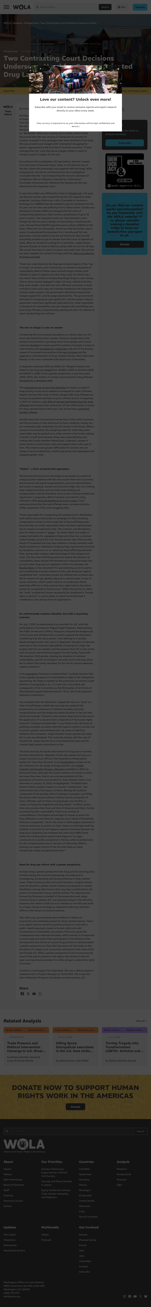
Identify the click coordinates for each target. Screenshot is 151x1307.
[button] (118, 69)
